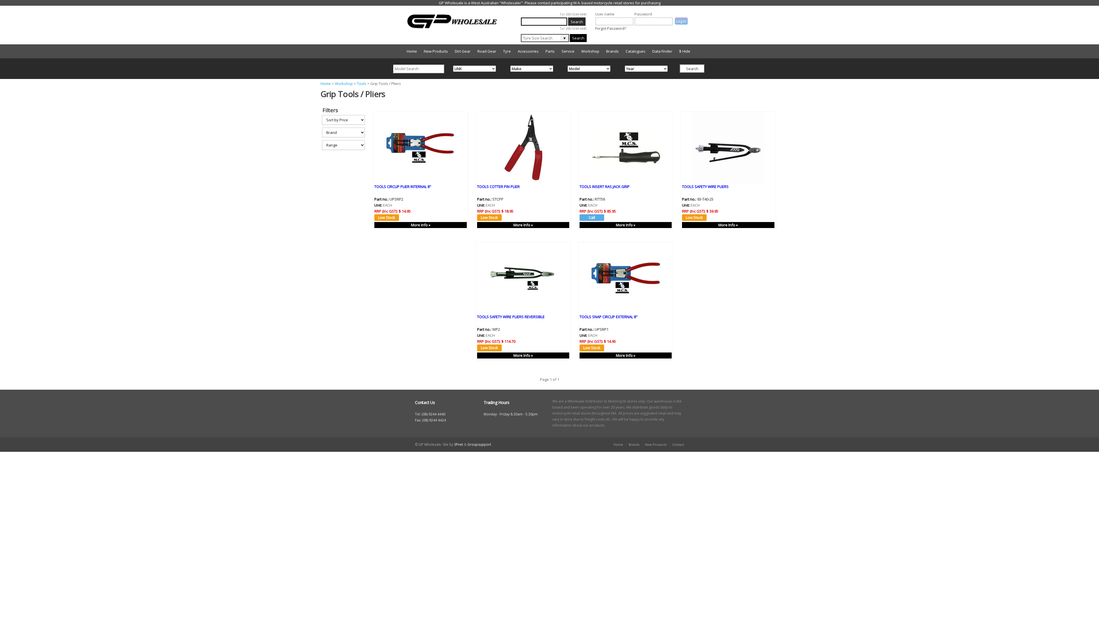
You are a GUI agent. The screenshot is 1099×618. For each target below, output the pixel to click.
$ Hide (684, 51)
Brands (612, 51)
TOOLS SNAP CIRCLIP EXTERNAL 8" (609, 316)
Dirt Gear (463, 51)
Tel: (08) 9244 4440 (573, 14)
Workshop (590, 51)
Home (412, 51)
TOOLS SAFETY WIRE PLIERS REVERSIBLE (511, 316)
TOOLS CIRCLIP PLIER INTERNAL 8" (402, 186)
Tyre (507, 51)
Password (643, 14)
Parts (550, 51)
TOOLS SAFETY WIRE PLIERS (705, 186)
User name (604, 14)
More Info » (420, 224)
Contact (678, 444)
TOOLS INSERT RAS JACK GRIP (605, 186)
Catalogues (635, 51)
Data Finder (662, 51)
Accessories (528, 51)
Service (568, 51)
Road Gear (486, 51)
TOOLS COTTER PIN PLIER (498, 186)
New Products (436, 51)
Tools (361, 83)
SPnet (458, 444)
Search (578, 38)
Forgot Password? (610, 28)
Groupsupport (479, 444)
